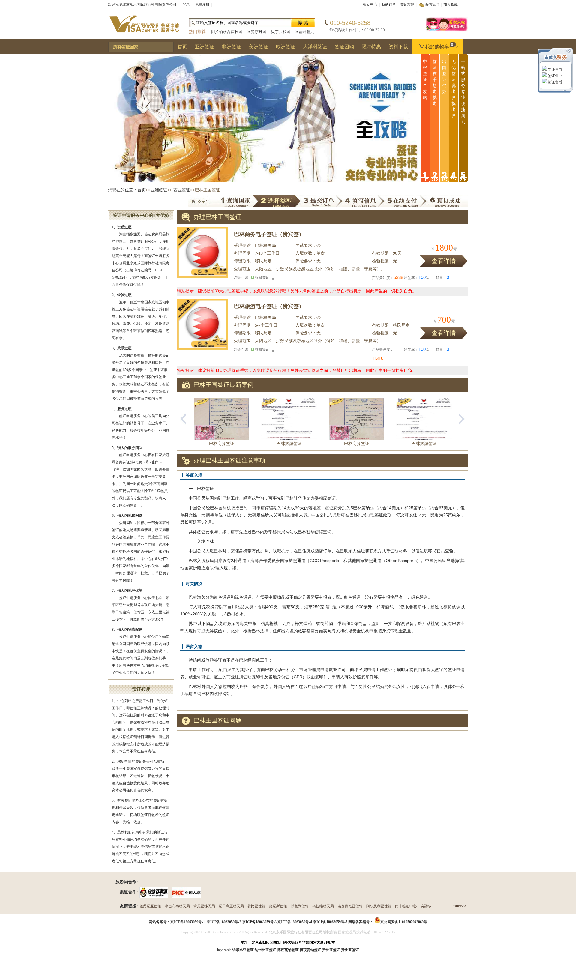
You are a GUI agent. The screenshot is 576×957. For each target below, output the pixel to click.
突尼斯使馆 (278, 906)
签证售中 (554, 76)
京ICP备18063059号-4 (295, 922)
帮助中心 (370, 4)
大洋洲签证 (315, 46)
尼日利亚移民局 (231, 906)
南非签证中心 (406, 906)
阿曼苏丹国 (256, 31)
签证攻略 (407, 4)
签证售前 (554, 69)
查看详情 (444, 261)
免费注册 (202, 4)
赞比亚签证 (350, 950)
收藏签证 (262, 277)
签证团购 (344, 46)
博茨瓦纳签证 (310, 950)
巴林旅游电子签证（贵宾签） (269, 306)
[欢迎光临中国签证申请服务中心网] (144, 35)
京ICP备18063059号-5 (330, 922)
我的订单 (389, 4)
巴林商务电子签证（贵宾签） (269, 234)
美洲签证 (258, 46)
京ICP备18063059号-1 (187, 922)
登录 (186, 4)
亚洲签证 (204, 46)
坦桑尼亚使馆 (150, 906)
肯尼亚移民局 (204, 906)
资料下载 (398, 46)
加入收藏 (450, 4)
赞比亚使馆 (257, 906)
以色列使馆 (300, 906)
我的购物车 (441, 46)
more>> (459, 906)
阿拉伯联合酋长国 (226, 31)
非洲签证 (231, 46)
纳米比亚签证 (265, 950)
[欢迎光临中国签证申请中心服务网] (447, 30)
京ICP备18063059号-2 (224, 922)
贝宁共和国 (280, 31)
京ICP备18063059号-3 (259, 922)
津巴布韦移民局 (177, 906)
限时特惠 (371, 46)
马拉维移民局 (323, 906)
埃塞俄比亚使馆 (350, 906)
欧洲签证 (285, 46)
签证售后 (554, 82)
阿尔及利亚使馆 (379, 906)
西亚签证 (181, 190)
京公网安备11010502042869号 (403, 922)
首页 (182, 46)
